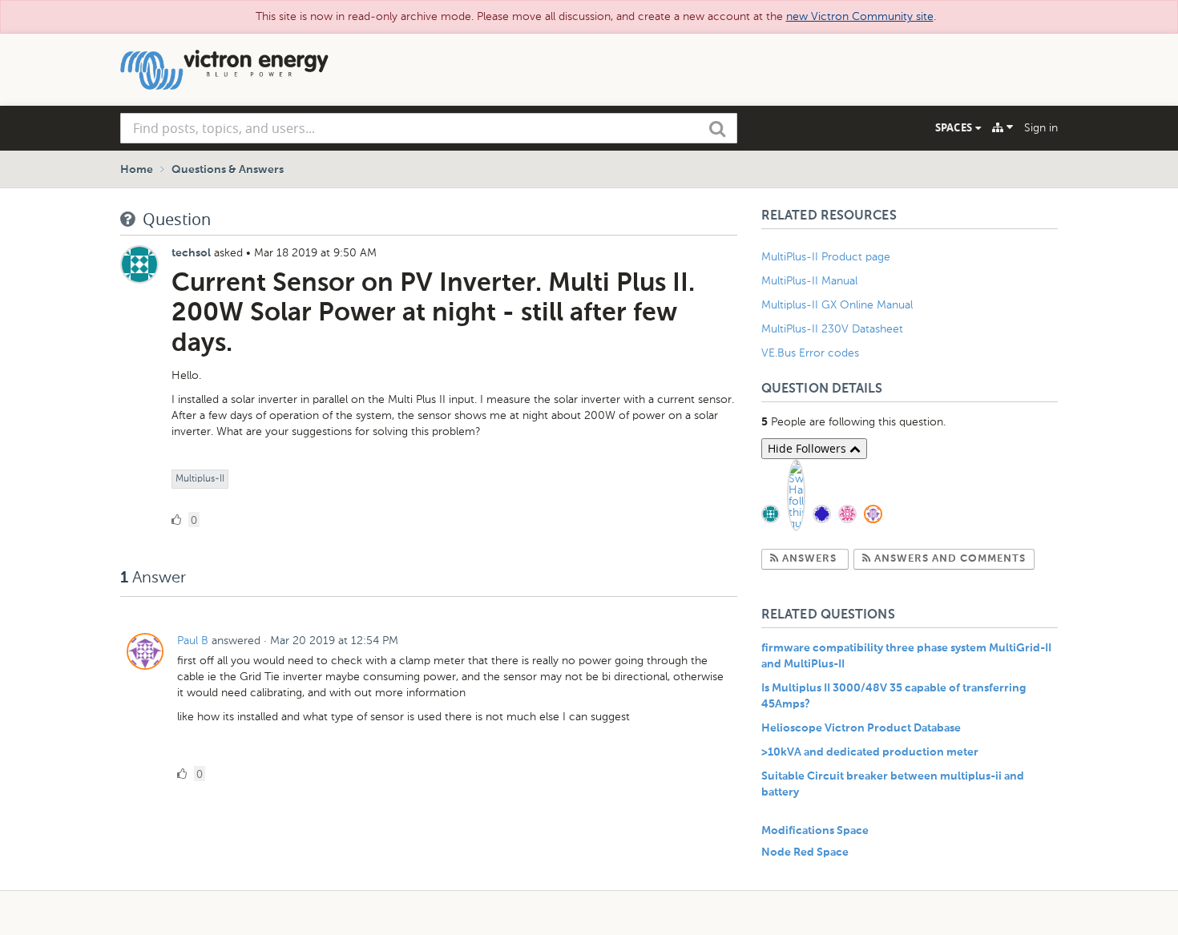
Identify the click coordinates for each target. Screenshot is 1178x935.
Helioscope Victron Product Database (861, 728)
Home (136, 169)
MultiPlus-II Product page (827, 257)
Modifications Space (815, 830)
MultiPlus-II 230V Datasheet (833, 329)
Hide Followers (808, 448)
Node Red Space (805, 852)
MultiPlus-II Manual (809, 281)
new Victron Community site (860, 16)
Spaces (955, 127)
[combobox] (428, 128)
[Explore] (1002, 127)
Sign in (1041, 128)
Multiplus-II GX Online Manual (837, 305)
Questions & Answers (227, 169)
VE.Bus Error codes (810, 353)
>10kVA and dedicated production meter (869, 752)
